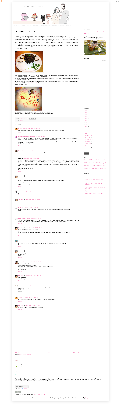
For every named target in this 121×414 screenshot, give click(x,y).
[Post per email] (27, 118)
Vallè (90, 169)
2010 (86, 132)
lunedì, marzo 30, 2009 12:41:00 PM (30, 207)
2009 (86, 133)
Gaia (28, 83)
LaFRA (19, 207)
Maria (85, 167)
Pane (105, 167)
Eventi (94, 165)
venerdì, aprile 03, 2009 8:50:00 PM (30, 297)
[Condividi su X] (32, 118)
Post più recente (19, 352)
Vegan (92, 169)
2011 (86, 130)
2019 (86, 114)
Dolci (90, 165)
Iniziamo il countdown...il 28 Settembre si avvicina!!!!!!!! (94, 184)
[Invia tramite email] (30, 118)
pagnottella (21, 262)
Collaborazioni (87, 161)
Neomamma (96, 167)
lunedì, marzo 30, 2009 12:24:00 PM (36, 191)
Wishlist (102, 170)
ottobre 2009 (88, 137)
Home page (16, 25)
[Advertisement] (47, 341)
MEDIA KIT (68, 25)
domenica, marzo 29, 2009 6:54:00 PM (36, 136)
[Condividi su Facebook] (34, 118)
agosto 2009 (88, 141)
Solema (20, 128)
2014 (86, 124)
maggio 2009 (88, 143)
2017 (86, 118)
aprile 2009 (87, 145)
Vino (94, 169)
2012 (86, 128)
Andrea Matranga (22, 191)
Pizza (85, 168)
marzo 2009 (88, 147)
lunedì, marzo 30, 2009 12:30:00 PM (33, 199)
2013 (86, 126)
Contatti (23, 25)
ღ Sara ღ (20, 150)
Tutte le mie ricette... (45, 25)
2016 (86, 120)
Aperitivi (94, 159)
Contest (92, 161)
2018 (86, 116)
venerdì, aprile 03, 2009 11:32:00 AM (33, 262)
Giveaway (98, 165)
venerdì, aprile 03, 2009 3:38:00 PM (35, 285)
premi (87, 168)
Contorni (21, 120)
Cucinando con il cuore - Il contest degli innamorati (94, 180)
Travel (87, 170)
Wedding (99, 169)
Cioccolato (104, 159)
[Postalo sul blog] (31, 118)
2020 (86, 112)
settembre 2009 (88, 139)
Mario (88, 167)
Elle (19, 240)
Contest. (95, 161)
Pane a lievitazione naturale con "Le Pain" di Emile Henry (95, 187)
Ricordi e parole (34, 83)
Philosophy (36, 25)
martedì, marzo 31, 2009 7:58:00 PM (34, 218)
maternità (91, 167)
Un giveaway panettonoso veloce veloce (94, 190)
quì (31, 113)
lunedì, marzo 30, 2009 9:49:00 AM (31, 158)
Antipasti (90, 159)
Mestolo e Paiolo (22, 285)
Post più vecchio (75, 352)
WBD (96, 169)
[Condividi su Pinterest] (35, 118)
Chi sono (29, 25)
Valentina (20, 176)
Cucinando (104, 161)
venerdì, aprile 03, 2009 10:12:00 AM (29, 240)
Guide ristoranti (103, 165)
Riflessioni (97, 168)
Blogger (87, 397)
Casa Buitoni (98, 159)
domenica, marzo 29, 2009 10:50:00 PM (32, 150)
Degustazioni (86, 162)
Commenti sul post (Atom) (25, 354)
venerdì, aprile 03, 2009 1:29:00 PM (33, 275)
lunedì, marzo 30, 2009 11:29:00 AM (33, 176)
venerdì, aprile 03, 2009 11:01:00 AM (33, 251)
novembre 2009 (88, 135)
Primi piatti (92, 168)
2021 (86, 110)
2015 (86, 122)
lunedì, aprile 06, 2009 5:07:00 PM (32, 305)
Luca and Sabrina (22, 136)
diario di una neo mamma (94, 162)
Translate (25, 388)
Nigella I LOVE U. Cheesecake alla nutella (94, 193)
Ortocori (101, 167)
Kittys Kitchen (21, 218)
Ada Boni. (86, 159)
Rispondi (20, 132)
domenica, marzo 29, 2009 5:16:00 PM (31, 128)
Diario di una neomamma (58, 25)
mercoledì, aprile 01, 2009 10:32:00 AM (34, 227)
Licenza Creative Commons (39, 394)
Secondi (101, 168)
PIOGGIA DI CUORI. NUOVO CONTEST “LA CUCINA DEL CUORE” (94, 176)
